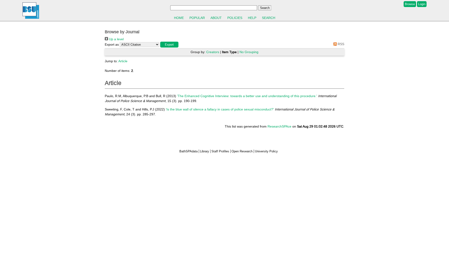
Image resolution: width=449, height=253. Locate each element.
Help (252, 18)
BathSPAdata (188, 151)
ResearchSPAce (279, 126)
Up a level (116, 39)
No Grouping (248, 52)
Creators (212, 52)
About (216, 18)
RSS (340, 44)
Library (204, 151)
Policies (234, 18)
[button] (169, 45)
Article (122, 61)
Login (421, 4)
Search (268, 18)
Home (179, 18)
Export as (112, 44)
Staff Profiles (220, 151)
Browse (410, 4)
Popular (197, 18)
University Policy (266, 151)
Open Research (242, 151)
